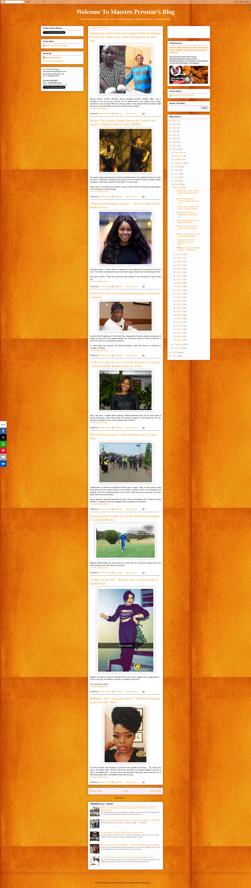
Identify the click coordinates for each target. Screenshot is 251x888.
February (179, 344)
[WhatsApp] (3, 444)
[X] (3, 437)
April (177, 181)
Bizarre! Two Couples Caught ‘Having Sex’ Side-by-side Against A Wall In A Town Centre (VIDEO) (123, 122)
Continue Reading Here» (99, 108)
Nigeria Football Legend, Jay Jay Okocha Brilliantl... (188, 235)
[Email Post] (143, 114)
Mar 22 (180, 272)
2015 (174, 356)
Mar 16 (180, 286)
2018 (174, 146)
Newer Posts (96, 791)
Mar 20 (180, 279)
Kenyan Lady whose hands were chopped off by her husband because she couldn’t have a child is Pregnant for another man (125, 36)
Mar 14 (180, 294)
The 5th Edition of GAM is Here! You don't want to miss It (122, 833)
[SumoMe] (3, 463)
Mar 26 (180, 258)
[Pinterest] (3, 450)
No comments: (132, 114)
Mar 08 (180, 315)
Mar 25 (180, 261)
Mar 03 (180, 333)
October (178, 159)
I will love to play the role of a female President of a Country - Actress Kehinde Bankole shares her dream (125, 364)
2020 (174, 139)
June (177, 174)
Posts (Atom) (131, 798)
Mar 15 (180, 290)
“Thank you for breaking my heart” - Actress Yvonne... (187, 208)
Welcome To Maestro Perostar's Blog (125, 11)
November (179, 156)
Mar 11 (180, 304)
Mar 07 (180, 318)
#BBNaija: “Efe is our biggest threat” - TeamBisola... (188, 249)
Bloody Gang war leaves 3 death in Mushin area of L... (187, 228)
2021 (174, 135)
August (178, 167)
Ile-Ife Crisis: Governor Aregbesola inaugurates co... (187, 214)
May (177, 177)
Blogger (153, 883)
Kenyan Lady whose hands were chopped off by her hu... (187, 193)
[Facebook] (3, 431)
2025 (174, 121)
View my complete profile (53, 61)
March (177, 184)
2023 (174, 128)
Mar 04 (180, 329)
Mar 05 (180, 326)
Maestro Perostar (53, 58)
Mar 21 (180, 276)
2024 (174, 124)
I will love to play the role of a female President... (188, 221)
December (179, 152)
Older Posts (155, 791)
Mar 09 (180, 311)
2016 (174, 352)
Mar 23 (180, 269)
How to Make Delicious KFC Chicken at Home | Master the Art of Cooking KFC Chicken (188, 50)
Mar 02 (180, 336)
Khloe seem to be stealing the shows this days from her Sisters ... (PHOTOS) (130, 820)
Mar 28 (180, 187)
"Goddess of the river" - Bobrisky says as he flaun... (186, 242)
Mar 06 (180, 322)
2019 (174, 142)
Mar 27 (180, 254)
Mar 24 (180, 265)
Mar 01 (180, 340)
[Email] (3, 457)
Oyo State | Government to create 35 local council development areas (127, 857)
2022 (174, 131)
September (179, 163)
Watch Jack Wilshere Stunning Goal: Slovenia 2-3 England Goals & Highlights (130, 845)
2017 (174, 149)
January (178, 348)
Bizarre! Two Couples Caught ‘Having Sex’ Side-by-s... (188, 201)
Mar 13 (180, 297)
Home (126, 791)
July (176, 170)
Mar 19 (180, 283)
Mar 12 (180, 301)
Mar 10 (180, 308)
